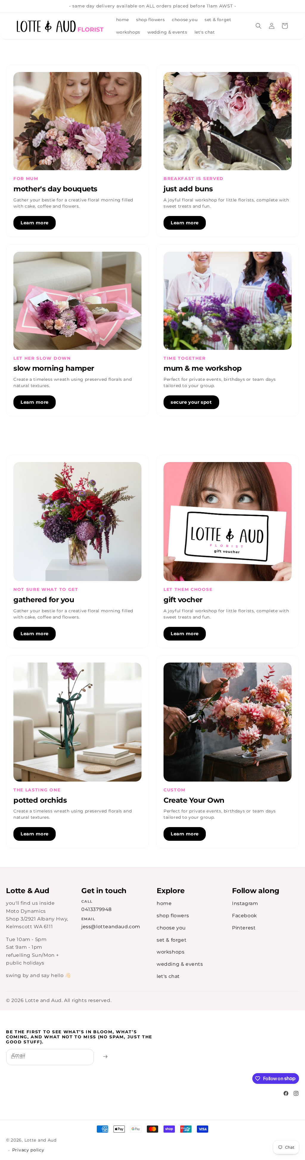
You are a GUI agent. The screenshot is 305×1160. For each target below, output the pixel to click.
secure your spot (191, 402)
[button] (258, 25)
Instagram (245, 903)
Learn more (35, 223)
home (164, 903)
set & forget (171, 940)
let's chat (168, 976)
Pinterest (244, 928)
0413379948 (96, 909)
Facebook (244, 915)
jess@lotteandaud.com (110, 926)
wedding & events (180, 964)
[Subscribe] (105, 1057)
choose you (171, 928)
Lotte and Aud (40, 1140)
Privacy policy (28, 1150)
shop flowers (173, 915)
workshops (170, 952)
